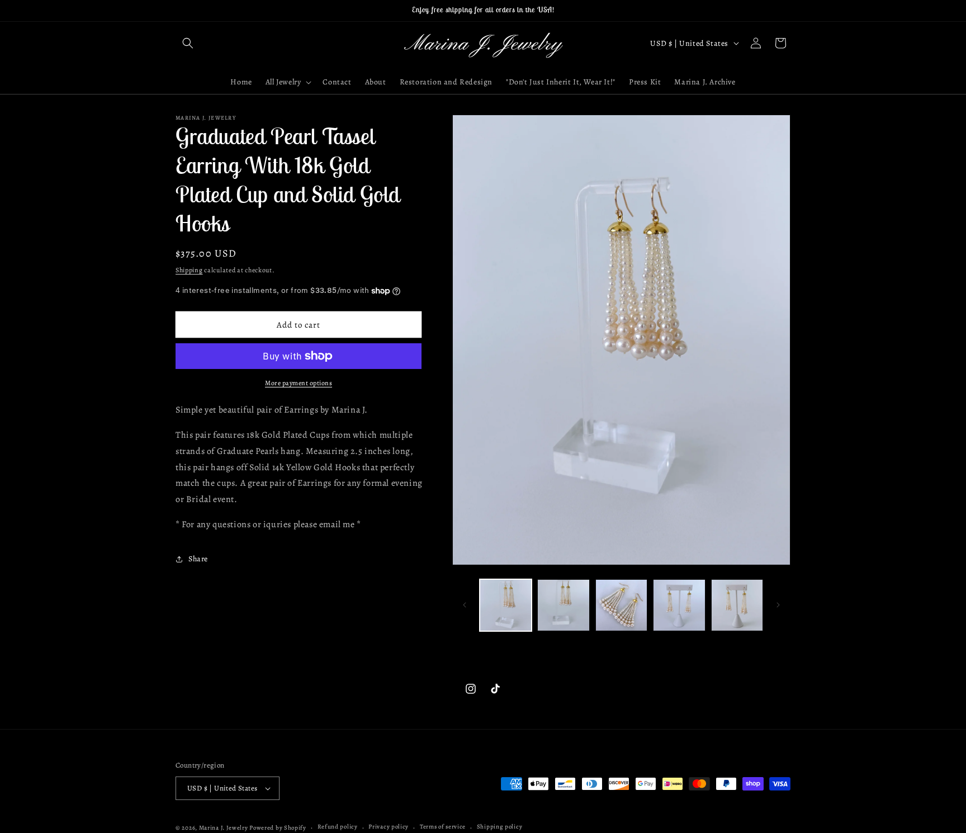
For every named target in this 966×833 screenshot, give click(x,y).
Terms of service (443, 826)
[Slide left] (464, 605)
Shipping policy (500, 826)
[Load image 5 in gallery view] (737, 605)
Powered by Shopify (277, 827)
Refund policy (338, 826)
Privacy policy (388, 826)
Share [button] (198, 558)
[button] (188, 43)
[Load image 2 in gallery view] (563, 605)
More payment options (298, 382)
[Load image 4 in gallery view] (679, 605)
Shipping (189, 270)
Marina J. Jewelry (223, 827)
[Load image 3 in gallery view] (621, 605)
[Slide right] (778, 605)
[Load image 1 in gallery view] (506, 605)
